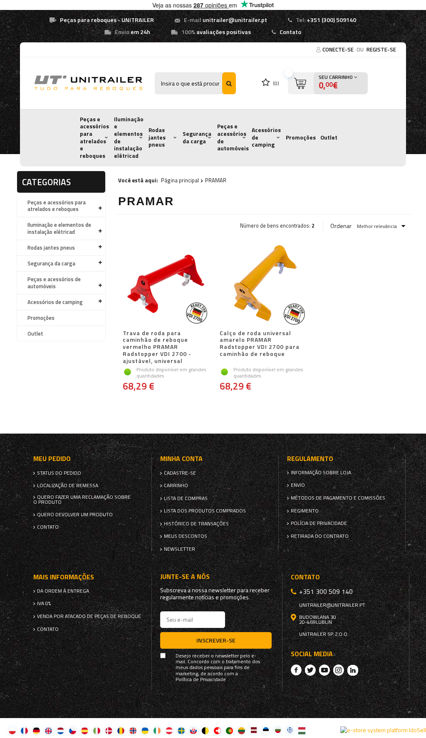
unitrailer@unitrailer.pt (235, 20)
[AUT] (169, 730)
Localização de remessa (67, 485)
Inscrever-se (215, 640)
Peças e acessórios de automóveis (233, 137)
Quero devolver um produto (75, 514)
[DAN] (109, 730)
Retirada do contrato (320, 536)
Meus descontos (185, 536)
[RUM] (121, 730)
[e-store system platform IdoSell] (383, 730)
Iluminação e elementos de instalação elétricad (129, 137)
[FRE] (24, 730)
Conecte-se (338, 49)
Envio (298, 485)
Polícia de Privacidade (319, 523)
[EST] (266, 730)
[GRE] (290, 730)
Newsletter (179, 549)
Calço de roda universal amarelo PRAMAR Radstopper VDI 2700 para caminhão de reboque (260, 344)
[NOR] (133, 730)
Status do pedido (59, 473)
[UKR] (145, 730)
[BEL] (205, 730)
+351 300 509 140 (326, 591)
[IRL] (157, 730)
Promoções (301, 137)
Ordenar (341, 226)
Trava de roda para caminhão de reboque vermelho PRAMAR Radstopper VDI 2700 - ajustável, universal (157, 347)
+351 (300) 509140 (331, 20)
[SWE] (181, 730)
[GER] (36, 730)
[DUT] (60, 730)
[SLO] (193, 730)
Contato (290, 32)
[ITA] (97, 730)
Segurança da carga (197, 137)
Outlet (328, 137)
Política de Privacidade (201, 679)
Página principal (180, 180)
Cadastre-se (180, 473)
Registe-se (381, 49)
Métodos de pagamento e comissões (338, 497)
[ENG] (48, 730)
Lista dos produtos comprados (205, 510)
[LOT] (254, 730)
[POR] (229, 730)
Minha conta (181, 458)
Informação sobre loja (321, 472)
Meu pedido (52, 458)
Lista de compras (186, 498)
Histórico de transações (196, 523)
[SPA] (85, 730)
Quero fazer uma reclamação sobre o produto (82, 500)
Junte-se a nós (185, 577)
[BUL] (278, 730)
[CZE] (73, 730)
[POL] (12, 730)
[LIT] (241, 730)
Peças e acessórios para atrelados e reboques (94, 137)
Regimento (305, 510)
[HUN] (302, 730)
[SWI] (217, 730)
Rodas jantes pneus (157, 137)
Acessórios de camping (266, 137)
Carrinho (176, 485)
